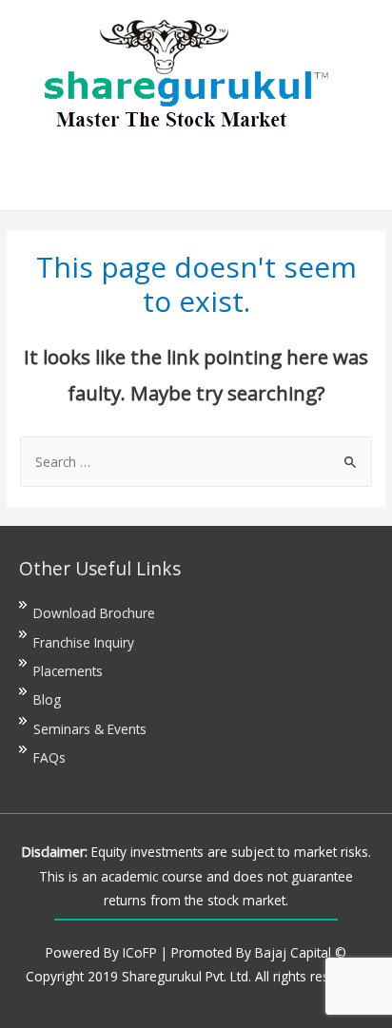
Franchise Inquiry (83, 642)
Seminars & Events (90, 729)
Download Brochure (94, 613)
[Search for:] (196, 462)
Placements (68, 671)
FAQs (49, 757)
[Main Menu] (195, 174)
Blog (47, 699)
